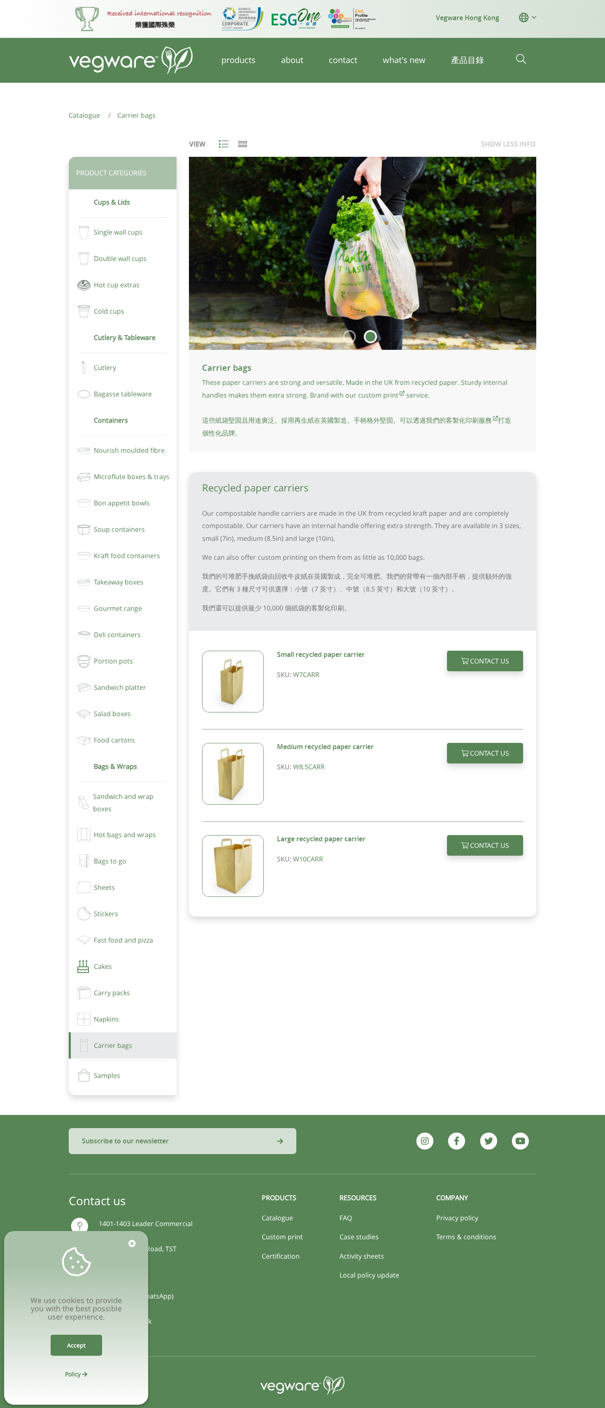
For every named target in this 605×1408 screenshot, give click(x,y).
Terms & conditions (466, 1236)
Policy (73, 1374)
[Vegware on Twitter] (488, 1141)
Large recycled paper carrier (321, 838)
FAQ (346, 1217)
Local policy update (369, 1275)
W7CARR (306, 674)
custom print (378, 395)
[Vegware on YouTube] (520, 1141)
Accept (76, 1345)
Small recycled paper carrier (321, 654)
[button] (523, 17)
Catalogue (277, 1217)
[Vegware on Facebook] (457, 1141)
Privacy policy (457, 1217)
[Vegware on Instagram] (425, 1141)
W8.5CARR (309, 766)
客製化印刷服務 (469, 420)
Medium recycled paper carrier (325, 746)
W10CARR (308, 858)
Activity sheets (362, 1256)
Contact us (488, 661)
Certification (281, 1256)
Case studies (359, 1236)
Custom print (282, 1236)
